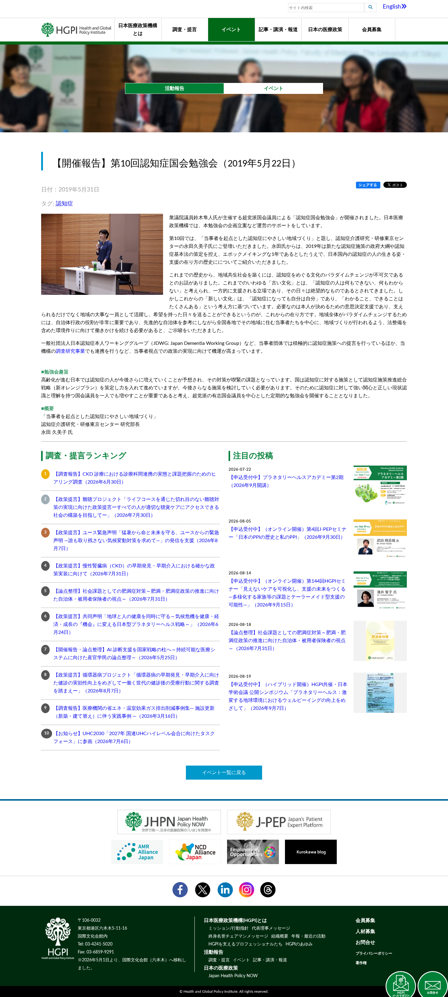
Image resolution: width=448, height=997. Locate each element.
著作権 (361, 963)
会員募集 (372, 29)
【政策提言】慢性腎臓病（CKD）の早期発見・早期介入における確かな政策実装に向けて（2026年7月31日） (134, 569)
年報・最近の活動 (308, 936)
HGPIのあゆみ (299, 944)
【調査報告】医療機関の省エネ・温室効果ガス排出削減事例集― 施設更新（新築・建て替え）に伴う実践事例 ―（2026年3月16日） (134, 712)
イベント (231, 29)
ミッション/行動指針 (228, 928)
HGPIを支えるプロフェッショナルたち (245, 944)
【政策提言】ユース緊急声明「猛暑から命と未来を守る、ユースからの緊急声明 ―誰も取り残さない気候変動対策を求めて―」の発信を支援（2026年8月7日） (136, 540)
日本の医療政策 (325, 29)
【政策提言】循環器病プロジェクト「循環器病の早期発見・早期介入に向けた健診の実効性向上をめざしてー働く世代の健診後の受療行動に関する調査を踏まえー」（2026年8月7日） (136, 683)
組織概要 (279, 936)
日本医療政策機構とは (137, 29)
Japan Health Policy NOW (233, 976)
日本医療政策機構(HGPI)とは (235, 920)
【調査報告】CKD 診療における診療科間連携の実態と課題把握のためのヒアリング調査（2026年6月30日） (134, 478)
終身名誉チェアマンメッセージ (238, 936)
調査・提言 (184, 29)
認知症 (64, 204)
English (392, 7)
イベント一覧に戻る (224, 772)
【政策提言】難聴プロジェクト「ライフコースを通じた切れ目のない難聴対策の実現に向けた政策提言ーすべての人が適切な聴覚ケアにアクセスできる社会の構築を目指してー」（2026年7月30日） (136, 507)
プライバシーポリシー (374, 953)
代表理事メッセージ (271, 928)
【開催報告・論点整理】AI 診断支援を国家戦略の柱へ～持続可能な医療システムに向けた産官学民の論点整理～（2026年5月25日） (134, 653)
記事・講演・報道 (278, 29)
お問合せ (365, 942)
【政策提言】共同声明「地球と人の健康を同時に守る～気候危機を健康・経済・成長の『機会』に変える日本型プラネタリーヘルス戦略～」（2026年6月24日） (136, 624)
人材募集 (365, 931)
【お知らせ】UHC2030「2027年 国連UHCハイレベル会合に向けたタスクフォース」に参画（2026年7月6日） (134, 737)
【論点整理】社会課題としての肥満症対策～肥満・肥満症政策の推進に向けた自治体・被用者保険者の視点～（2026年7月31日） (136, 595)
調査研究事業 (70, 351)
